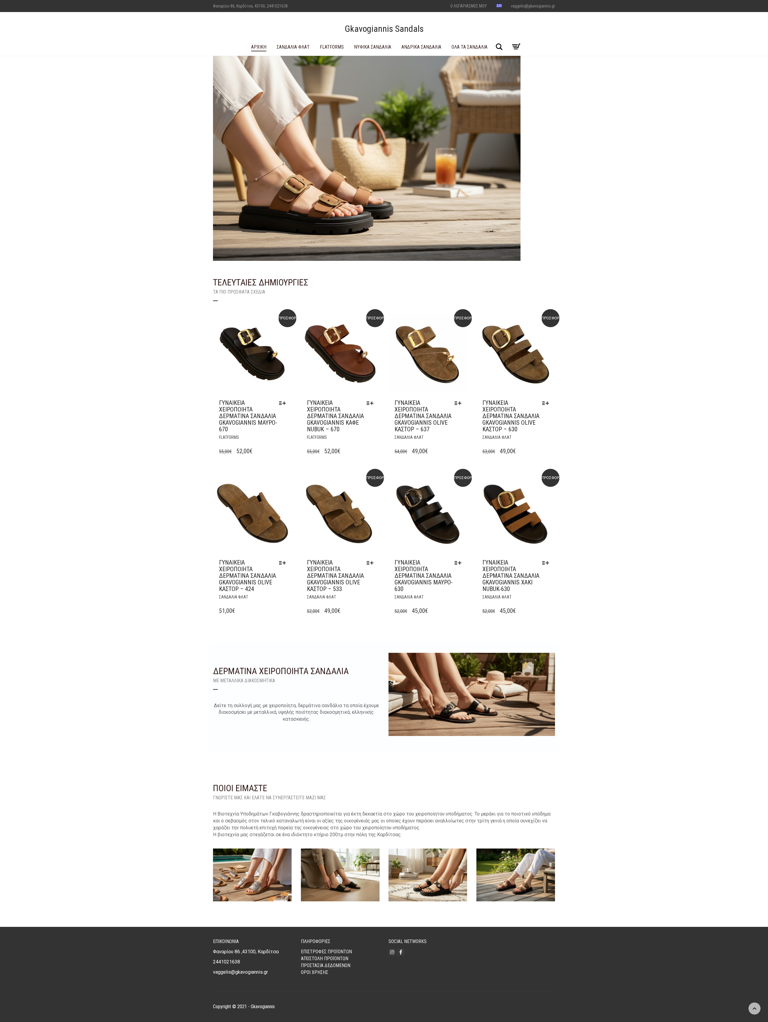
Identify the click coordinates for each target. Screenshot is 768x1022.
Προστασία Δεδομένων (325, 965)
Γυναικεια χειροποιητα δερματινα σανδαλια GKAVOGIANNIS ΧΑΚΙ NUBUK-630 (510, 575)
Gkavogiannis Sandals (384, 28)
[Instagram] (392, 952)
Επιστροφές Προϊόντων (326, 951)
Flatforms (332, 47)
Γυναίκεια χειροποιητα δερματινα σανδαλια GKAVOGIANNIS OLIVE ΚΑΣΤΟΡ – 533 (335, 575)
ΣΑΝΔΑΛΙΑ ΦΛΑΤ (293, 47)
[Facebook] (400, 952)
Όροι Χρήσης (314, 972)
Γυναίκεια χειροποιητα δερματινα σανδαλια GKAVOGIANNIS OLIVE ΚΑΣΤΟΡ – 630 (510, 416)
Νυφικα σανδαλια (372, 47)
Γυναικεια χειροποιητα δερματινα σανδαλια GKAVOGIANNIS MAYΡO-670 (248, 416)
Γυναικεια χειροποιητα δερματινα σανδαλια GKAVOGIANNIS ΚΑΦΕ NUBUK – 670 (335, 416)
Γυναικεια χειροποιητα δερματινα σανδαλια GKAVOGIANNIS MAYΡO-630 (423, 575)
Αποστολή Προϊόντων (324, 958)
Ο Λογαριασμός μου (468, 6)
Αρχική (258, 47)
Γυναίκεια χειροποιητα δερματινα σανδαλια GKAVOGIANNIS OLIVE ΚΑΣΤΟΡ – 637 (423, 416)
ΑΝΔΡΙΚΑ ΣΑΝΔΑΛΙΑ (421, 47)
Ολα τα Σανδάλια (470, 47)
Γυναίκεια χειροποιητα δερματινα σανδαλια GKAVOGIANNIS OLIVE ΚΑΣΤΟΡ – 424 (247, 575)
